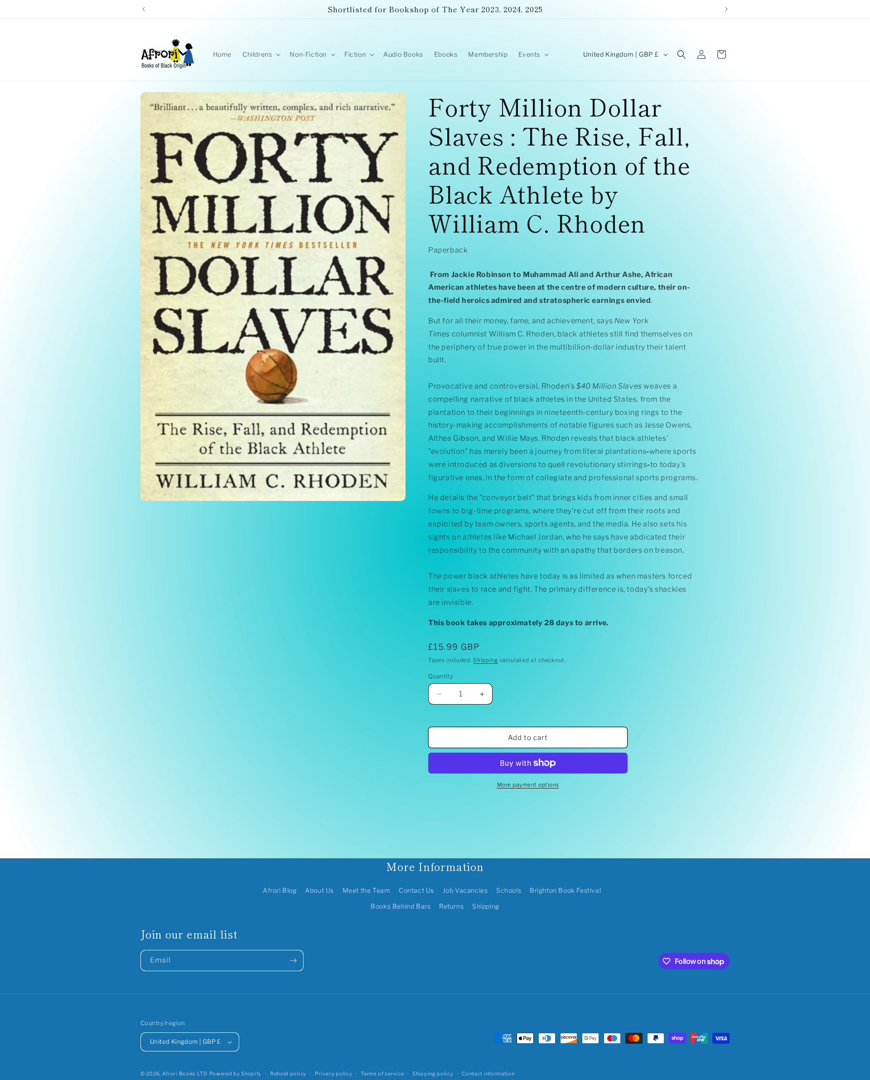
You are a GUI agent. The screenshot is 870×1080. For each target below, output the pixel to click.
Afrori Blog (280, 890)
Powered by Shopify (235, 1073)
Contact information (488, 1073)
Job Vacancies (465, 890)
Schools (508, 890)
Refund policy (288, 1073)
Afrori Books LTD (185, 1073)
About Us (319, 890)
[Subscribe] (293, 960)
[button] (260, 54)
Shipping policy (433, 1073)
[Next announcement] (726, 9)
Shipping (485, 660)
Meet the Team (367, 890)
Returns (451, 906)
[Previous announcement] (144, 9)
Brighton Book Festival (565, 890)
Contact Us (416, 890)
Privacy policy (334, 1073)
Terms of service (382, 1073)
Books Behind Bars (400, 906)
